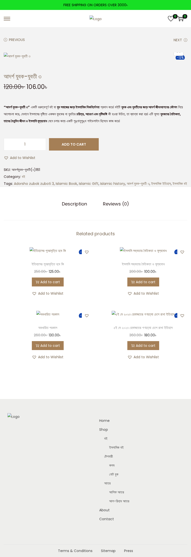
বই (23, 176)
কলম (111, 465)
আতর (107, 483)
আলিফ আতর (116, 492)
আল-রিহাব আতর (119, 501)
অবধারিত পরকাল (47, 327)
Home (104, 420)
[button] (19, 157)
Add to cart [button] (50, 281)
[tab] (74, 203)
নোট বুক (113, 474)
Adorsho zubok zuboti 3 (34, 183)
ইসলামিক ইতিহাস (161, 183)
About (104, 510)
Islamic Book (66, 183)
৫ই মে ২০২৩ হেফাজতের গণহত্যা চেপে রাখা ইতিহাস (143, 327)
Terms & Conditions (75, 550)
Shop (103, 429)
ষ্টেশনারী (108, 456)
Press (128, 550)
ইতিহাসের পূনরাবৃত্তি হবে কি (48, 264)
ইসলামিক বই (180, 183)
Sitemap (108, 550)
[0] (171, 19)
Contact (106, 519)
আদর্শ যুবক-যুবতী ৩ (138, 183)
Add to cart (74, 144)
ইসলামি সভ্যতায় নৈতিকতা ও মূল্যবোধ (143, 264)
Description (74, 204)
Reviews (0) (116, 204)
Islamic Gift (88, 183)
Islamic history (112, 183)
